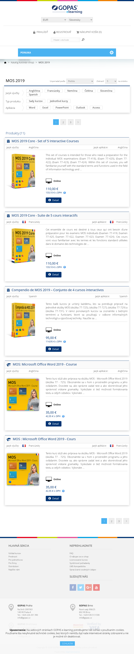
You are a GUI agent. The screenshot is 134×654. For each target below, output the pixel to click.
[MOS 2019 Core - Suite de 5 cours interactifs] (23, 246)
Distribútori (13, 566)
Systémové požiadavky (80, 563)
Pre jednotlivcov (15, 559)
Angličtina (34, 91)
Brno (86, 605)
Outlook (80, 107)
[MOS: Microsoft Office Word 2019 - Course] (23, 395)
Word (32, 107)
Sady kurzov (36, 101)
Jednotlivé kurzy (59, 101)
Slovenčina (106, 91)
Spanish (33, 94)
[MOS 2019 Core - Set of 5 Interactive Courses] (23, 171)
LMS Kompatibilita (77, 566)
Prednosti (12, 556)
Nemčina (72, 91)
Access (96, 107)
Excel (45, 107)
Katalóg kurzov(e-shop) (22, 62)
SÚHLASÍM (67, 643)
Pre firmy (12, 563)
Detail (55, 200)
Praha (24, 605)
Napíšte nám (14, 569)
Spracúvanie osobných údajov (83, 569)
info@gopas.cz (23, 617)
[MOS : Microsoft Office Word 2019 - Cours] (23, 469)
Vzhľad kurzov (14, 553)
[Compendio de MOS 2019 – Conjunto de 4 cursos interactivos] (23, 320)
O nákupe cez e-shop (79, 556)
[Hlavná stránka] (5, 62)
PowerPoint (62, 107)
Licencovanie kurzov (79, 559)
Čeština (89, 91)
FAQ (71, 553)
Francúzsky (53, 91)
